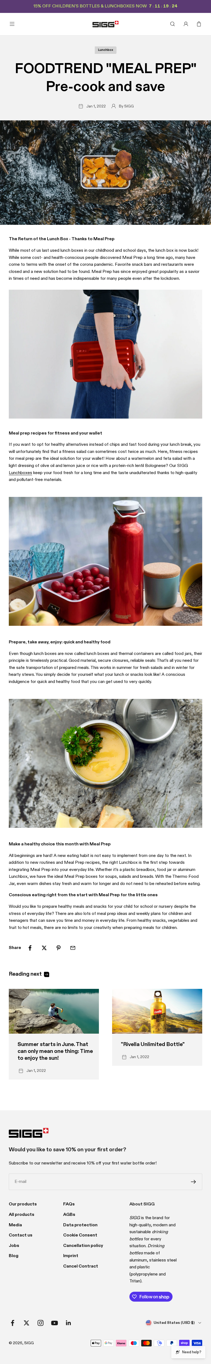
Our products (23, 1204)
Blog (13, 1256)
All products (21, 1215)
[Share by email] (72, 947)
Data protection (80, 1225)
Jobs (14, 1246)
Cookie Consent (80, 1235)
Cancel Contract (80, 1266)
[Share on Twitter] (44, 947)
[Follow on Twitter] (26, 1323)
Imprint (70, 1256)
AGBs (69, 1215)
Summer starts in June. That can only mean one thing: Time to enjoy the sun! (55, 1051)
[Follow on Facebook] (12, 1323)
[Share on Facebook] (29, 947)
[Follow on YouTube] (54, 1323)
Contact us (20, 1235)
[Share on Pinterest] (58, 947)
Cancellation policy (83, 1246)
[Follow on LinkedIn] (68, 1323)
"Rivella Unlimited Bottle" (153, 1044)
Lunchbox (105, 50)
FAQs (69, 1204)
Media (15, 1225)
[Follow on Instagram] (40, 1323)
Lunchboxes (20, 473)
